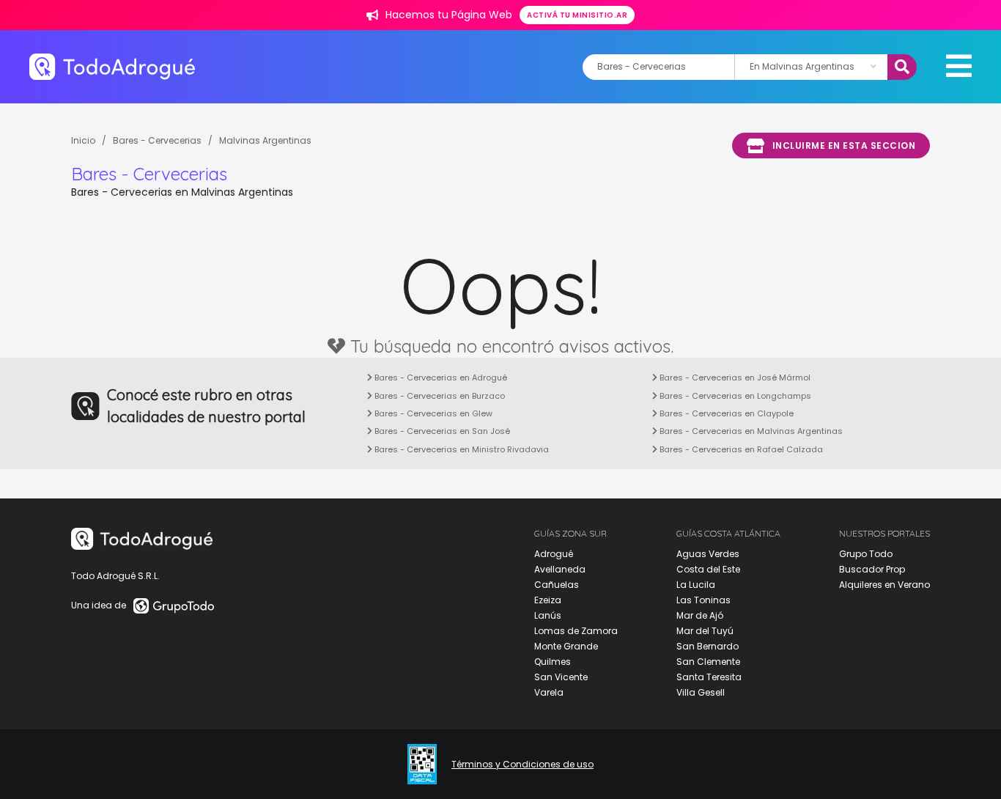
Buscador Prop (872, 569)
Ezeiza (547, 600)
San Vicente (561, 677)
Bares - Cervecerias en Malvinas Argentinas (750, 431)
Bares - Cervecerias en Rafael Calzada (740, 449)
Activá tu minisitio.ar (577, 15)
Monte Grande (566, 646)
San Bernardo (707, 646)
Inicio (83, 140)
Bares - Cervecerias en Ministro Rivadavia (460, 449)
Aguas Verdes (707, 554)
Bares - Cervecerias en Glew (432, 413)
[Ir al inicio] (112, 66)
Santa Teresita (709, 677)
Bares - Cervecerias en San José (441, 431)
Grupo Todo (866, 554)
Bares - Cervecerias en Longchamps (734, 396)
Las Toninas (703, 600)
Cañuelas (556, 584)
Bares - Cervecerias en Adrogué (439, 377)
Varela (549, 692)
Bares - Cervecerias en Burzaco (438, 396)
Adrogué (553, 554)
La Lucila (695, 584)
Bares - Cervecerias (157, 140)
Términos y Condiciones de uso (522, 764)
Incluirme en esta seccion (844, 145)
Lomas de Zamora (576, 631)
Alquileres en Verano (884, 584)
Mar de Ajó (699, 615)
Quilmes (552, 661)
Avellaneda (560, 569)
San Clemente (708, 661)
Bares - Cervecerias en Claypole (725, 413)
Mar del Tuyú (705, 631)
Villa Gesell (700, 692)
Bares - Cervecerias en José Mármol (733, 377)
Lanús (547, 615)
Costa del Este (708, 569)
